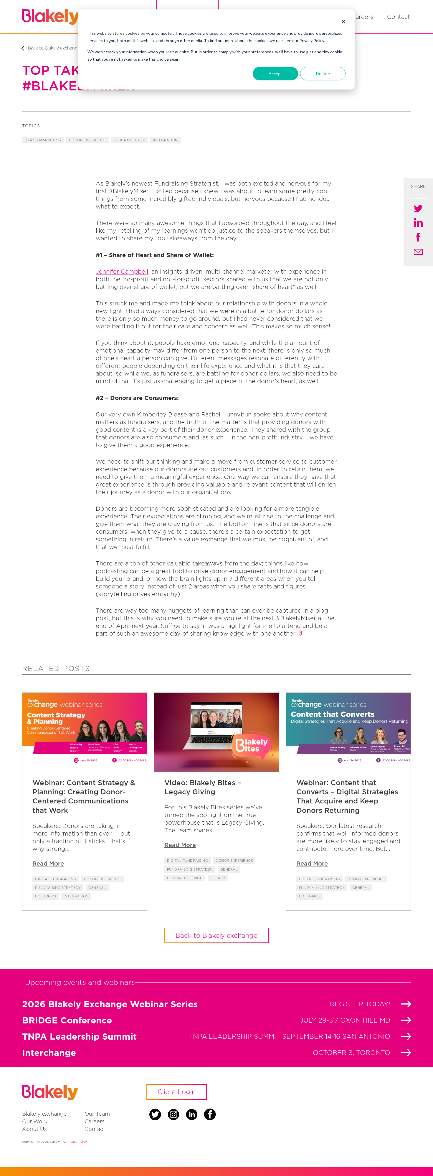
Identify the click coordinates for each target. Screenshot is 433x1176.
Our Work (34, 1121)
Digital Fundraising (55, 879)
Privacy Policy (77, 1141)
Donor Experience (87, 140)
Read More (48, 863)
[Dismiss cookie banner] (343, 22)
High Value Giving (185, 878)
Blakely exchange (44, 1114)
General (97, 887)
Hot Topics (45, 896)
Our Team (97, 1114)
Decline (323, 73)
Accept (275, 73)
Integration (165, 140)
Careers (362, 17)
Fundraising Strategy (58, 887)
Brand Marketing (43, 140)
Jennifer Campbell (122, 271)
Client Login (177, 1091)
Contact (398, 17)
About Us (34, 1129)
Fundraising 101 (130, 140)
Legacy (217, 878)
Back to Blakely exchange (216, 935)
